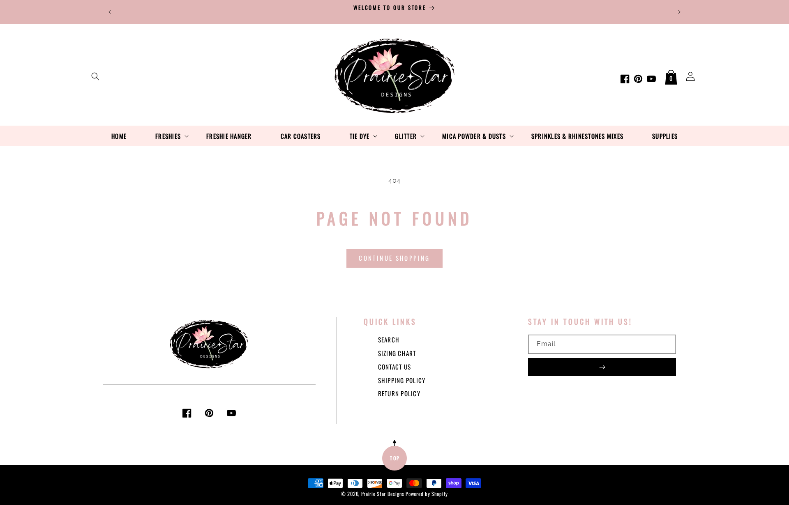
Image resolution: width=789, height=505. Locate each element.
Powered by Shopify (427, 494)
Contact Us (394, 366)
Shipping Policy (402, 380)
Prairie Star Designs (382, 494)
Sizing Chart (397, 353)
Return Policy (399, 393)
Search (389, 339)
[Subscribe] (602, 367)
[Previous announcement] (110, 12)
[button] (95, 76)
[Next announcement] (679, 12)
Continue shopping (394, 257)
